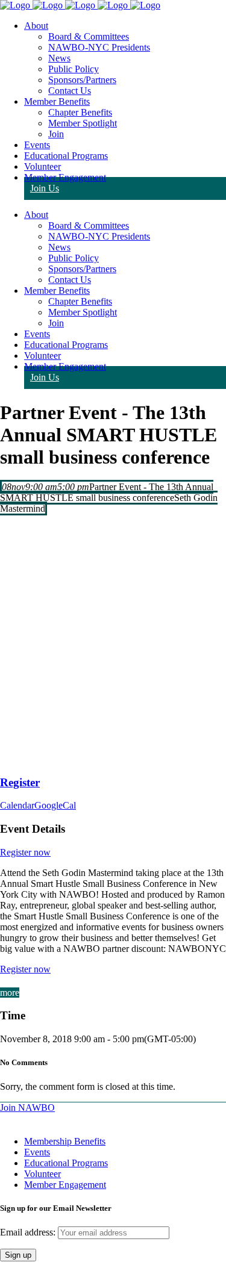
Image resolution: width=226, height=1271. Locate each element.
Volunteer (42, 1174)
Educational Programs (66, 1163)
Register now (25, 852)
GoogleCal (55, 805)
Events (37, 1152)
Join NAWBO (27, 1107)
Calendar (17, 805)
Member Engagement (65, 1184)
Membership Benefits (64, 1141)
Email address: (29, 1232)
